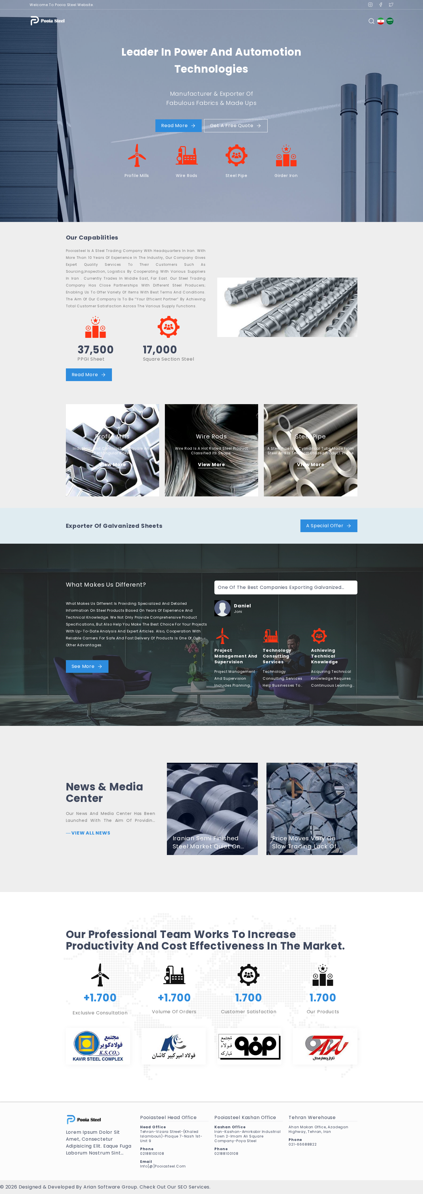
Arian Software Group (110, 1187)
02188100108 (152, 1153)
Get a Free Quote (232, 125)
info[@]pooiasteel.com (163, 1166)
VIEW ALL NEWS (90, 833)
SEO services (194, 1187)
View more (112, 464)
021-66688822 (303, 1144)
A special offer (325, 525)
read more (174, 125)
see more (83, 666)
